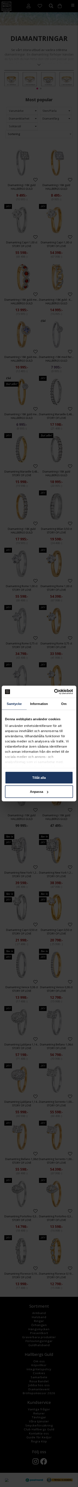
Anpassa (36, 791)
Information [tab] (39, 703)
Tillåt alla (39, 777)
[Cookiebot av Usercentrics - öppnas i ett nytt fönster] (55, 692)
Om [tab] (64, 703)
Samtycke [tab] (14, 703)
